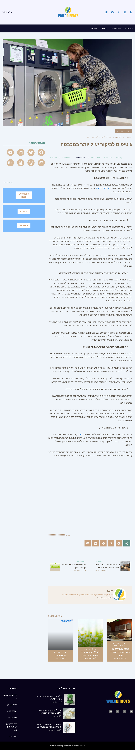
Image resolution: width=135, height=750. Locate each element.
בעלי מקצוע (123, 131)
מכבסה (80, 434)
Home (128, 137)
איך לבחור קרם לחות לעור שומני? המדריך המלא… (49, 711)
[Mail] (41, 162)
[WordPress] (31, 162)
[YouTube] (10, 152)
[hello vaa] (20, 152)
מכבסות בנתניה (103, 188)
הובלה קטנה (60, 655)
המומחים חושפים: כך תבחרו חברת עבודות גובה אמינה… (48, 725)
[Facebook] (41, 152)
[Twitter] (31, 152)
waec (118, 158)
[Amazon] (20, 162)
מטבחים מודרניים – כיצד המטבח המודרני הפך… (120, 652)
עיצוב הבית (120, 646)
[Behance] (10, 162)
